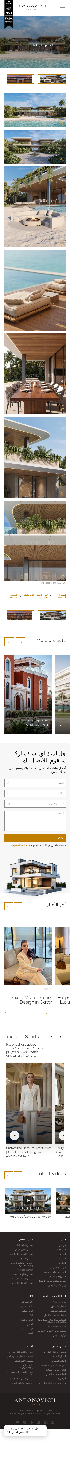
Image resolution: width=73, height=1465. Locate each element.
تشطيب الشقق (58, 1306)
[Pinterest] (52, 1422)
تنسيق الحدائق (59, 1346)
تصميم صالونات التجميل (22, 1274)
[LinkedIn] (46, 1422)
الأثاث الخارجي (26, 1306)
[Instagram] (25, 1422)
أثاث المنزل (27, 1302)
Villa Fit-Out (59, 1302)
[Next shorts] (60, 1037)
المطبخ (30, 1333)
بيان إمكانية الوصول (57, 1285)
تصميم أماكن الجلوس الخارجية (51, 1331)
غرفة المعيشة (26, 1329)
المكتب (29, 1315)
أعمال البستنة (59, 1356)
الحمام (30, 1324)
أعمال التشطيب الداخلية (54, 1296)
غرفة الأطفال (26, 1320)
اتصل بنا (62, 1263)
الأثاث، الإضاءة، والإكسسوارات (26, 1366)
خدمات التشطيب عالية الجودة (19, 1356)
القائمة (63, 1240)
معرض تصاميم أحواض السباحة (51, 1383)
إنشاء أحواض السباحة (56, 1370)
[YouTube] (18, 1422)
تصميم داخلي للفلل (24, 1245)
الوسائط (62, 1259)
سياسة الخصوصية (19, 845)
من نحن (62, 1245)
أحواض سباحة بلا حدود (55, 1374)
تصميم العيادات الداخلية (22, 1283)
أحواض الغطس (59, 1379)
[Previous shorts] (51, 1037)
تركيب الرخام (59, 1335)
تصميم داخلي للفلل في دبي (20, 1352)
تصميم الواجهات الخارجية (21, 1254)
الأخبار (63, 1254)
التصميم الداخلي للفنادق (22, 1383)
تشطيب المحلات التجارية (54, 1315)
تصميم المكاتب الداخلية (22, 1279)
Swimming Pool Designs (53, 1365)
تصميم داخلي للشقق (23, 1250)
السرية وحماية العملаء (55, 1272)
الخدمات (29, 1346)
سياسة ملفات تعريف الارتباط (52, 1281)
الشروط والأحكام (57, 1277)
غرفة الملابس (27, 1311)
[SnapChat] (39, 1422)
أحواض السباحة (58, 1361)
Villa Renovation (24, 1270)
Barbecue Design (57, 1327)
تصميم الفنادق (26, 1259)
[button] (9, 641)
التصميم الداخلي (25, 1240)
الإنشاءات (61, 1250)
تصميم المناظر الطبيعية (55, 1352)
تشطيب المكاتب (58, 1311)
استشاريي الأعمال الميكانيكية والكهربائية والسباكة (52, 1321)
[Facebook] (32, 1422)
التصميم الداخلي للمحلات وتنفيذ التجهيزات (21, 1264)
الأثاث (30, 1296)
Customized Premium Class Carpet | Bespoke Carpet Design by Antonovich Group (28, 1152)
